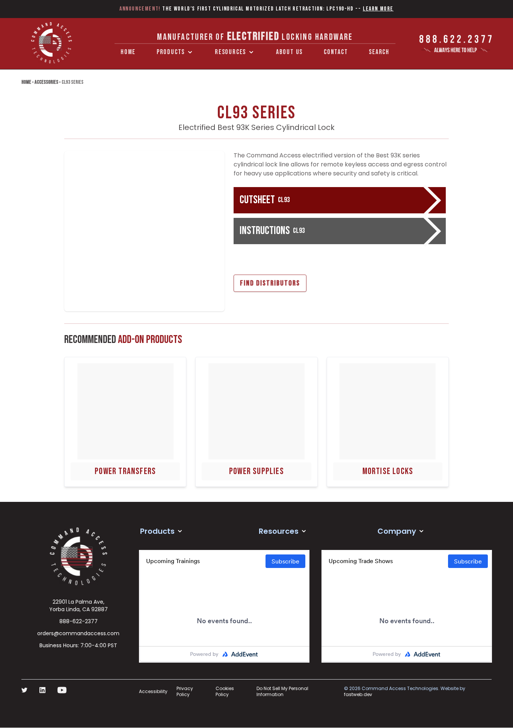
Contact (336, 52)
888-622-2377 (78, 621)
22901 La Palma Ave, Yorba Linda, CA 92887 (78, 605)
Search (379, 52)
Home (128, 52)
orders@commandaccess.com (78, 633)
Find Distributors (270, 283)
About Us (289, 52)
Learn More (378, 8)
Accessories (46, 82)
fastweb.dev (358, 694)
